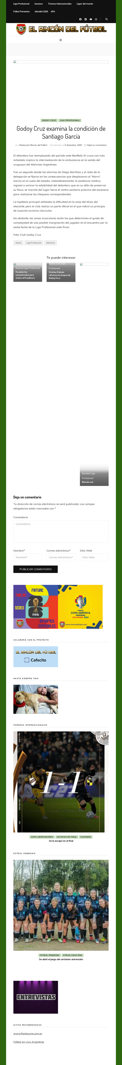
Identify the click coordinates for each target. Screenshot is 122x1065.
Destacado (66, 837)
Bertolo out (87, 482)
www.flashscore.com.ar (27, 1033)
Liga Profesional (21, 3)
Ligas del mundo (85, 3)
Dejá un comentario (97, 145)
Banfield (86, 473)
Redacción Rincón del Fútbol (33, 145)
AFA (53, 11)
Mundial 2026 (41, 11)
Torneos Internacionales (60, 3)
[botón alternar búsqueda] (106, 19)
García (18, 243)
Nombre (19, 550)
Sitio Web (86, 550)
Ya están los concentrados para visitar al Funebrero (25, 274)
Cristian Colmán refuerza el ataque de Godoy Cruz (59, 275)
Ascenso (39, 3)
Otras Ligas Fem (73, 965)
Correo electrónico (59, 550)
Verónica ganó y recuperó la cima (62, 969)
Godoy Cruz (49, 120)
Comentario (20, 517)
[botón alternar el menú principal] (61, 40)
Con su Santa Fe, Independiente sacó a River (61, 840)
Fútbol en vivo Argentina (28, 1042)
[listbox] (61, 787)
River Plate (82, 837)
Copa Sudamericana (44, 837)
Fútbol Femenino (21, 11)
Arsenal (19, 268)
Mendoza (50, 243)
